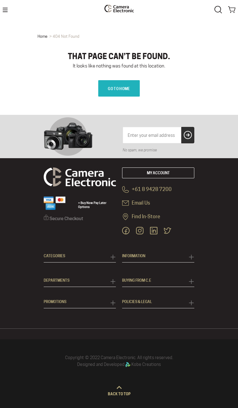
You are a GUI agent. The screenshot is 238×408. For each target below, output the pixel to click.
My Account (158, 173)
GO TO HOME (119, 88)
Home (42, 36)
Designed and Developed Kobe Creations (119, 364)
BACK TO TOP (119, 394)
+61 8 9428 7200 (151, 189)
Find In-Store (145, 216)
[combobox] (219, 9)
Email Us (140, 203)
